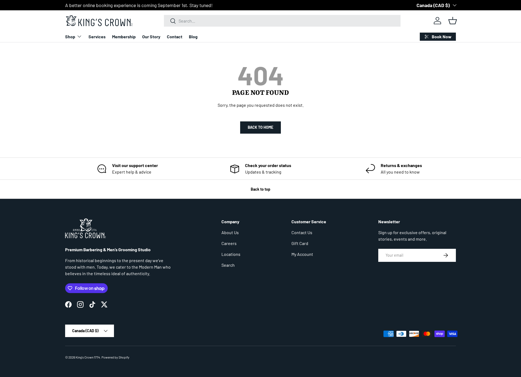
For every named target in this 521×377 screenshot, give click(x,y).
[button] (453, 21)
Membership (124, 36)
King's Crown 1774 (88, 357)
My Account (302, 254)
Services (97, 36)
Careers (229, 243)
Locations (230, 254)
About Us (230, 232)
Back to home (260, 127)
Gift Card (299, 243)
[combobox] (282, 21)
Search (228, 265)
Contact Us (301, 232)
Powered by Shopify (115, 357)
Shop (70, 36)
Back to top (260, 189)
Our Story (151, 36)
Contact (174, 36)
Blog (193, 36)
